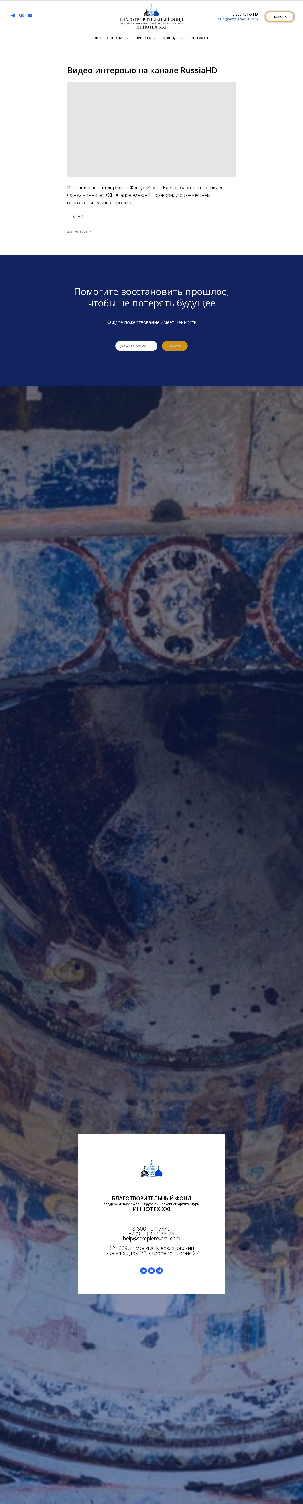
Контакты (199, 38)
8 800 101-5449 (245, 14)
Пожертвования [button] (110, 38)
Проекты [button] (144, 38)
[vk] (21, 15)
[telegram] (13, 15)
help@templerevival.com (237, 19)
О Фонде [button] (171, 38)
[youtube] (30, 15)
